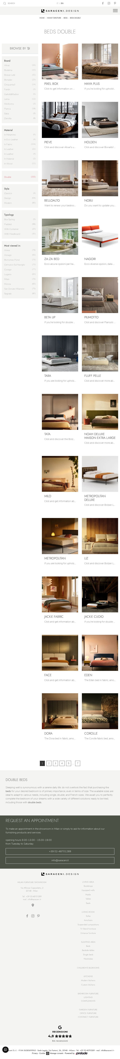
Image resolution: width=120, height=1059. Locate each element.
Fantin (7, 89)
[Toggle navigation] (115, 10)
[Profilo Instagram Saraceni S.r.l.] (109, 3)
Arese (7, 250)
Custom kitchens (88, 984)
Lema (6, 99)
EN (62, 3)
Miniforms (9, 103)
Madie (88, 894)
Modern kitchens (88, 980)
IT (57, 3)
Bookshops (88, 886)
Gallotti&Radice (11, 94)
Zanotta (7, 118)
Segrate (7, 293)
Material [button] (8, 130)
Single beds (88, 954)
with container (11, 229)
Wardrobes (88, 958)
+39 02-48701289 (60, 851)
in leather (8, 149)
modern (8, 203)
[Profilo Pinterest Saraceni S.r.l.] (115, 3)
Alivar (7, 65)
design (7, 198)
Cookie (42, 1053)
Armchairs (88, 920)
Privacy (35, 1053)
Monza (7, 284)
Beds (66, 18)
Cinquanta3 (9, 84)
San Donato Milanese (14, 288)
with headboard (12, 233)
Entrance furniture (88, 933)
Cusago (8, 269)
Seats (88, 903)
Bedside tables (88, 950)
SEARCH (11, 3)
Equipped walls (88, 890)
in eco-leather (11, 139)
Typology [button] (9, 214)
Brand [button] (7, 60)
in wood (8, 163)
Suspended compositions (88, 924)
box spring (9, 219)
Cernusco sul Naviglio (14, 264)
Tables (88, 898)
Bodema (8, 70)
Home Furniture (54, 18)
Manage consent (56, 1053)
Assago (8, 255)
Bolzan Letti (9, 75)
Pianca (7, 108)
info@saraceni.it (60, 860)
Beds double (75, 18)
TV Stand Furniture (88, 928)
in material (9, 158)
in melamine (10, 134)
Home (42, 18)
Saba (6, 113)
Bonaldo (8, 79)
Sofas (88, 916)
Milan (6, 279)
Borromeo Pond (12, 259)
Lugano (7, 274)
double (7, 177)
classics (8, 193)
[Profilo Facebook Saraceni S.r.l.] (103, 3)
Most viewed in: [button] (12, 245)
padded (8, 224)
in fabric (8, 144)
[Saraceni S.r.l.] (60, 11)
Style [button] (6, 188)
